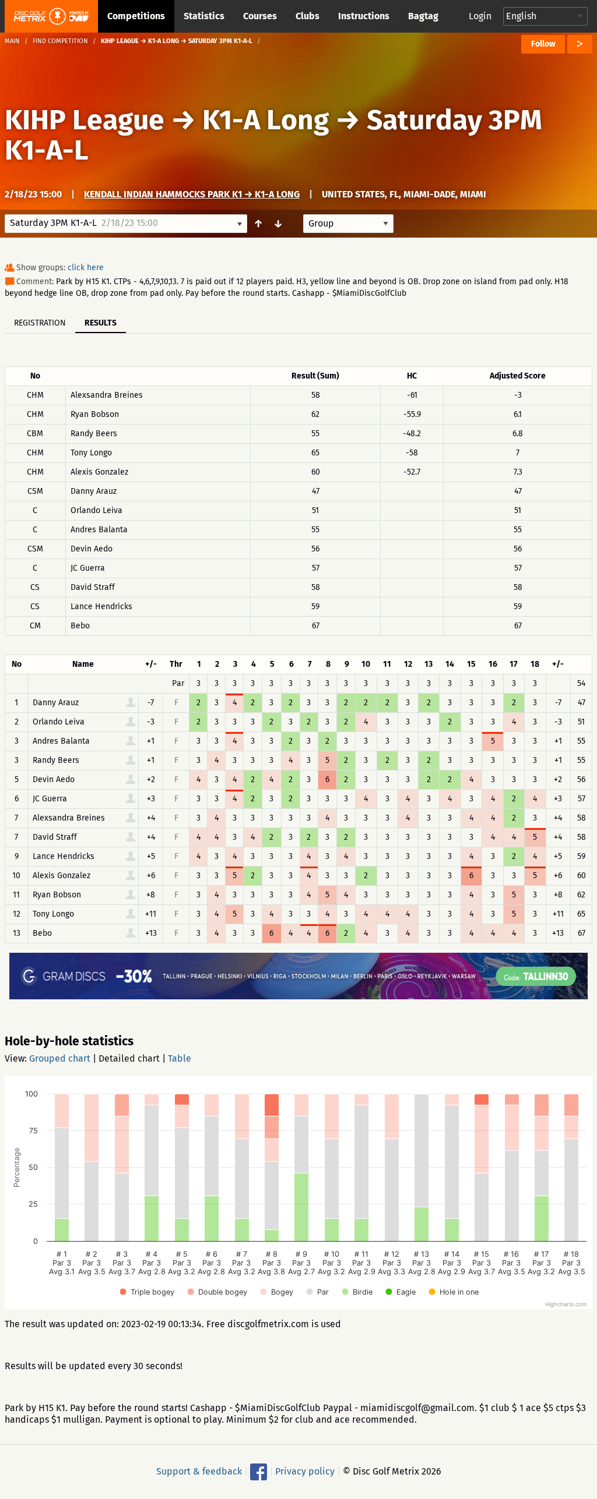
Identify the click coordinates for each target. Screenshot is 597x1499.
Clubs (307, 16)
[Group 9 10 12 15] (348, 223)
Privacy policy (305, 1471)
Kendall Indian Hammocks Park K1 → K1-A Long (192, 194)
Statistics (204, 16)
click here (86, 268)
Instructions (363, 16)
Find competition (60, 41)
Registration (40, 323)
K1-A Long (265, 120)
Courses (260, 16)
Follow (543, 44)
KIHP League (84, 120)
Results (101, 323)
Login (480, 16)
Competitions (136, 16)
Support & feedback (199, 1471)
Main (12, 41)
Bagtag (423, 16)
